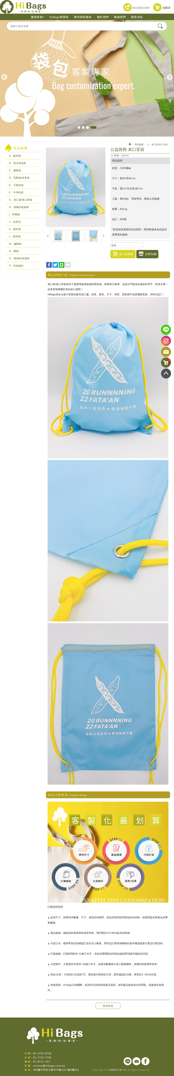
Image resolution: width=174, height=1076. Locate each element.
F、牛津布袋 (16, 192)
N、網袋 (14, 251)
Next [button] (169, 77)
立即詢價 (150, 254)
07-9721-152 (41, 1061)
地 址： (28, 1069)
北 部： (28, 1057)
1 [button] (81, 127)
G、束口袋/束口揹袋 (20, 199)
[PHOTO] (75, 187)
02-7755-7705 (42, 1057)
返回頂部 (166, 373)
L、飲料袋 (15, 236)
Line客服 (166, 329)
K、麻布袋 (15, 229)
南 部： (28, 1061)
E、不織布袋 (16, 185)
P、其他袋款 (16, 265)
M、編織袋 (15, 243)
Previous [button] (4, 77)
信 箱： (28, 1065)
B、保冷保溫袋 (17, 163)
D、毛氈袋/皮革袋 (19, 177)
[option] (87, 78)
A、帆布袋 (15, 155)
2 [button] (86, 127)
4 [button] (95, 127)
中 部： (28, 1053)
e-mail (166, 351)
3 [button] (91, 127)
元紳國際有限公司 (23, 7)
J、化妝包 (15, 221)
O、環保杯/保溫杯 (19, 258)
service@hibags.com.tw (49, 1065)
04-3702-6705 (140, 7)
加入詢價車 (126, 254)
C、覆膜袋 (15, 170)
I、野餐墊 (14, 214)
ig (166, 340)
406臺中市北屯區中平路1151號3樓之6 (56, 1069)
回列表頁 (108, 1005)
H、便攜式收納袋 (19, 207)
